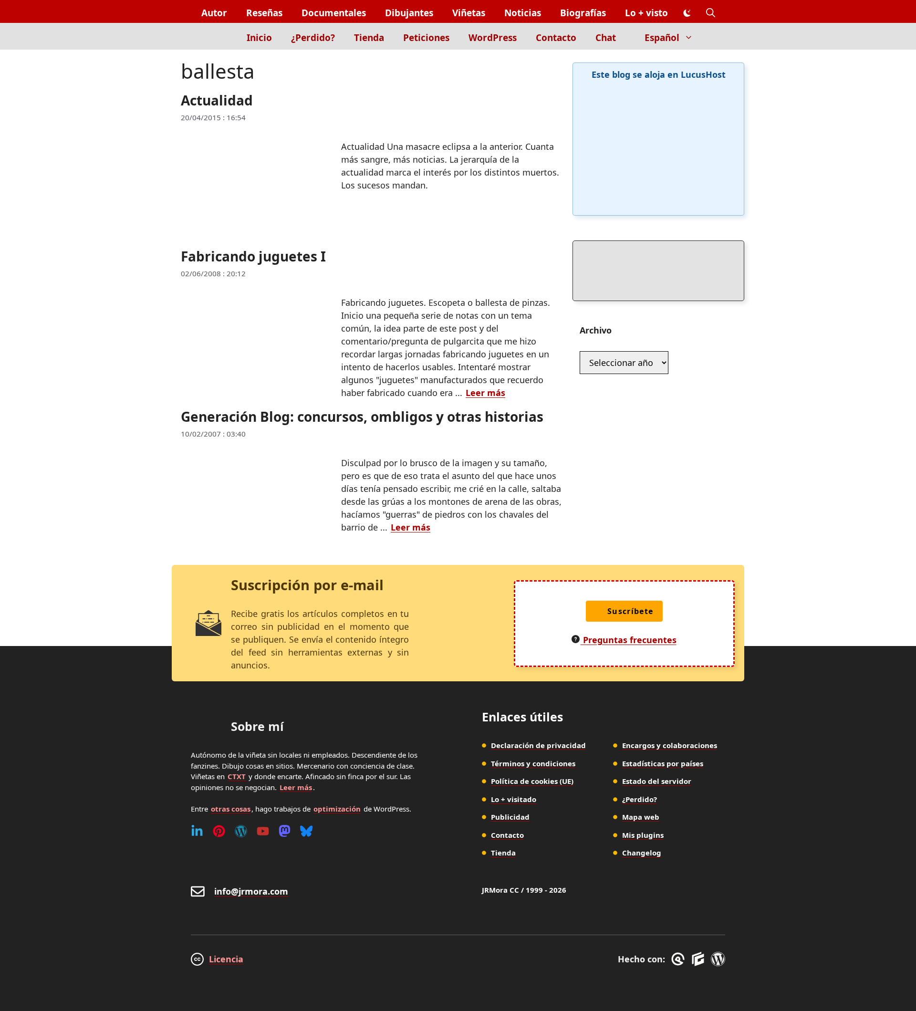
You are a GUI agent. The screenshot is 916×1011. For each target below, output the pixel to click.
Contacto (556, 37)
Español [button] (662, 37)
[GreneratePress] (679, 959)
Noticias (522, 13)
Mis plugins (643, 835)
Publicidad (510, 817)
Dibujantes (409, 13)
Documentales (334, 13)
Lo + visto (646, 13)
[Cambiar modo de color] (687, 13)
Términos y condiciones (533, 763)
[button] (711, 13)
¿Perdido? (313, 37)
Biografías (583, 13)
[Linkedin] (197, 831)
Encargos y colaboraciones (669, 745)
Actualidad (217, 100)
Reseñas (264, 13)
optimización (337, 808)
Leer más (485, 392)
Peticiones (426, 37)
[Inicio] (220, 36)
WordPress (492, 37)
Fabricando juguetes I (253, 256)
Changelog (641, 852)
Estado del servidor (656, 781)
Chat (605, 37)
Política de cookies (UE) (532, 781)
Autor (214, 13)
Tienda (369, 37)
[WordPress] (241, 831)
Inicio (259, 37)
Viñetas (468, 13)
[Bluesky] (306, 831)
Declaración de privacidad (538, 745)
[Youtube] (263, 831)
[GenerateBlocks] (699, 959)
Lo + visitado (513, 799)
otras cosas (230, 808)
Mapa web (640, 817)
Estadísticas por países (662, 763)
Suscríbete (630, 611)
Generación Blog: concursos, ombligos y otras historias (362, 416)
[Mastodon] (285, 831)
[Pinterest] (219, 831)
